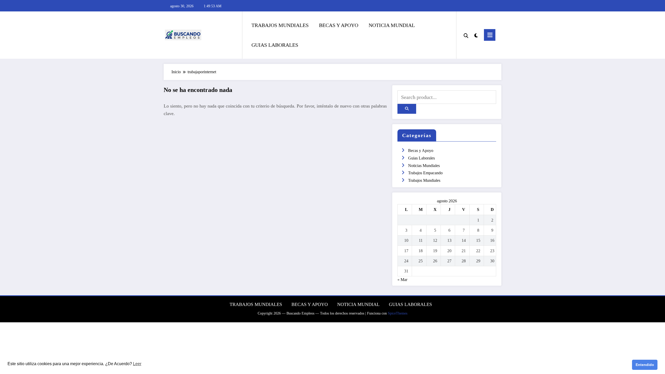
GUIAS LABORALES (274, 45)
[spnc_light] (476, 35)
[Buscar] (466, 35)
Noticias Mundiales (424, 165)
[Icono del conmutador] (489, 35)
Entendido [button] (645, 365)
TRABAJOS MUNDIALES (280, 25)
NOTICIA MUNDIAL (392, 25)
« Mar (402, 279)
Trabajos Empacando (425, 173)
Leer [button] (137, 364)
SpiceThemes (397, 313)
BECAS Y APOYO (338, 25)
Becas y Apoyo (420, 150)
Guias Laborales (421, 158)
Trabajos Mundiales (424, 180)
